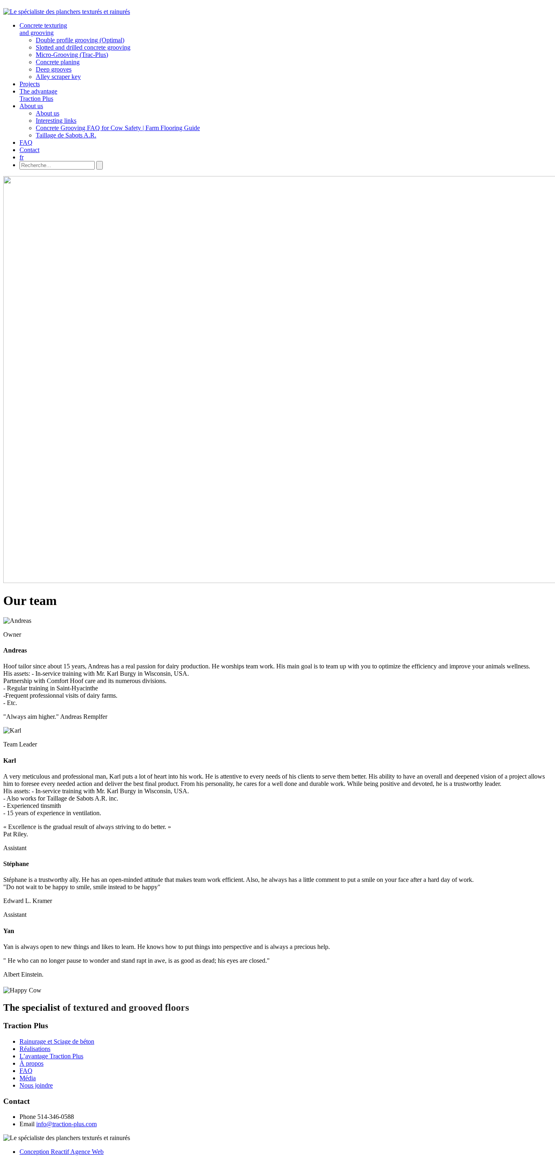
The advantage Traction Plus (38, 95)
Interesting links (56, 120)
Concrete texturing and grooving (43, 29)
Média (28, 1078)
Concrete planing (58, 62)
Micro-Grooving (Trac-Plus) (72, 54)
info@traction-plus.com (66, 1124)
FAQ (26, 142)
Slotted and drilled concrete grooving (83, 47)
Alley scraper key (58, 76)
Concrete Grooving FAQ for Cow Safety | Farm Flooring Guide (118, 127)
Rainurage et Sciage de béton (57, 1041)
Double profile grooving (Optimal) (80, 40)
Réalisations (35, 1048)
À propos (31, 1063)
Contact (29, 149)
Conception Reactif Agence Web (62, 1151)
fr (22, 157)
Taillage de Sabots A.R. (66, 135)
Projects (30, 84)
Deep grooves (54, 69)
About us (31, 105)
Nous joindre (36, 1085)
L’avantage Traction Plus (51, 1056)
